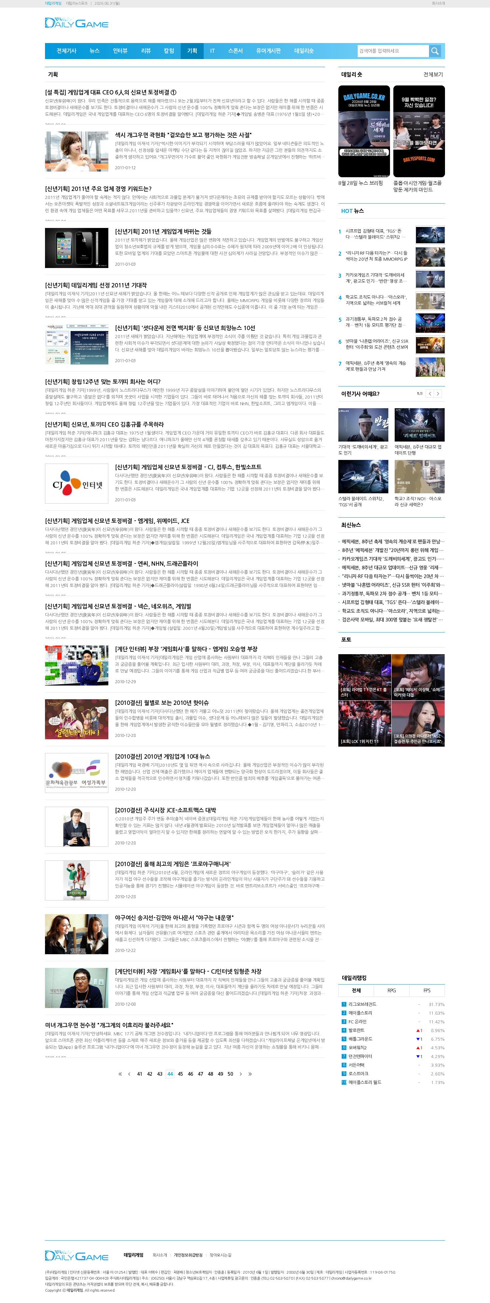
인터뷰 (120, 50)
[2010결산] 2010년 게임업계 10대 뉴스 (162, 757)
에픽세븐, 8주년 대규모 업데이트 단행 (418, 450)
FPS (427, 990)
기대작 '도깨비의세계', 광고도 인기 (363, 450)
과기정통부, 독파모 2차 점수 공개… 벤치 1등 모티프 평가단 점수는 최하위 (375, 322)
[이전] (129, 1074)
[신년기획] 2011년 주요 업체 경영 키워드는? (98, 189)
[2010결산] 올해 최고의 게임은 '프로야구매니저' (173, 864)
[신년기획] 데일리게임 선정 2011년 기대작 (96, 285)
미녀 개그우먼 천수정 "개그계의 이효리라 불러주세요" (109, 1025)
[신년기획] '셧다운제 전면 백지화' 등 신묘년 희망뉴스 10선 (185, 328)
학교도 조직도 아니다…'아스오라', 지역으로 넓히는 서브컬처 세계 (376, 300)
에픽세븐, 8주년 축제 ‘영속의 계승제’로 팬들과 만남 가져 (376, 366)
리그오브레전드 (359, 1004)
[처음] (120, 1074)
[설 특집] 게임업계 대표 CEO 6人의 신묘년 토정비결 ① (110, 92)
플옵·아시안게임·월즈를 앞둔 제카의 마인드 (417, 186)
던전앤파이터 (357, 1056)
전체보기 (433, 74)
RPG (391, 990)
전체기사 (66, 50)
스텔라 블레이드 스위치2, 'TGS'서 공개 (361, 502)
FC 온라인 (355, 1022)
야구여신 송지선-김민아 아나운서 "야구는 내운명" (174, 918)
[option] (391, 455)
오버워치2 (355, 1048)
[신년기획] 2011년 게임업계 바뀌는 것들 (163, 232)
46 (190, 1074)
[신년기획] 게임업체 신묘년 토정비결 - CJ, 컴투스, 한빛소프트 (188, 467)
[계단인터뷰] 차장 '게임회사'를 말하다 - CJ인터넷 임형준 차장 (188, 972)
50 (230, 1074)
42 (149, 1074)
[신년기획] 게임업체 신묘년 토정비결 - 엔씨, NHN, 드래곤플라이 (121, 564)
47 (200, 1074)
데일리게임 (53, 3)
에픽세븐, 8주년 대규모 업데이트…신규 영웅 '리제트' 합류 (393, 567)
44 (170, 1074)
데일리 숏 (351, 74)
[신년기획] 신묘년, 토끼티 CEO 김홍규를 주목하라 (104, 425)
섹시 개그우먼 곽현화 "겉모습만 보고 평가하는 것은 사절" (183, 135)
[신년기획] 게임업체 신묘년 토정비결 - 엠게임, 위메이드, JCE (117, 521)
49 (220, 1074)
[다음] (241, 1074)
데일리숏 (304, 50)
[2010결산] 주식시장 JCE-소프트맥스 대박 (165, 810)
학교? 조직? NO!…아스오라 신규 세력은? (418, 502)
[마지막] (250, 1074)
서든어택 (353, 1065)
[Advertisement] (392, 858)
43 (159, 1074)
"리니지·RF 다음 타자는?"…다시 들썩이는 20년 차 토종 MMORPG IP (376, 256)
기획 (192, 50)
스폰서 (235, 50)
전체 (356, 990)
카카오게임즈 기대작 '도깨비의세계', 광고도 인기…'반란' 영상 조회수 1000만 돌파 (376, 278)
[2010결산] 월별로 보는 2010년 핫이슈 (162, 703)
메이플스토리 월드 (361, 1082)
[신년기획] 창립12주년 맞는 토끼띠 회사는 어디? (103, 382)
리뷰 (146, 50)
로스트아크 (355, 1074)
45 (180, 1074)
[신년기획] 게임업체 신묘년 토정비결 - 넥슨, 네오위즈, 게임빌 (118, 606)
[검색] (435, 51)
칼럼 (169, 50)
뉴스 (95, 50)
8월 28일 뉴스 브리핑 (360, 183)
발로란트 (353, 1030)
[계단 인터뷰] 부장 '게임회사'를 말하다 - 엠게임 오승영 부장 (186, 649)
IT (212, 50)
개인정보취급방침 (188, 1255)
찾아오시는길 (220, 1255)
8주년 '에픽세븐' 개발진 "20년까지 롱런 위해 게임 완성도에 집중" (393, 550)
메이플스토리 (357, 1013)
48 (210, 1074)
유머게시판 (268, 50)
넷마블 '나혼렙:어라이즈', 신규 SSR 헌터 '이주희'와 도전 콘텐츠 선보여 (377, 344)
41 (139, 1074)
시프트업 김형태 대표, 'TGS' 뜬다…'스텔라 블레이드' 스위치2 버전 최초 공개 (375, 234)
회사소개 (438, 3)
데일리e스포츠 (77, 3)
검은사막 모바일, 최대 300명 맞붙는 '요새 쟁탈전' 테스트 (393, 619)
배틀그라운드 (357, 1039)
